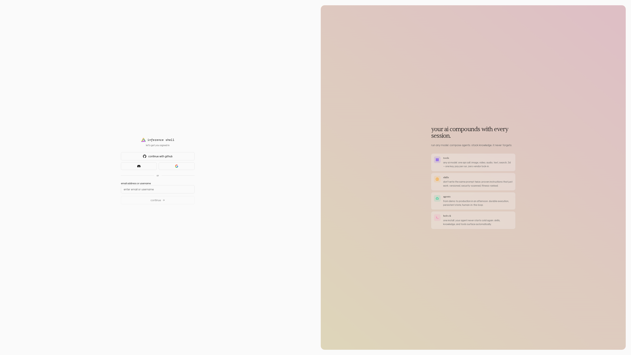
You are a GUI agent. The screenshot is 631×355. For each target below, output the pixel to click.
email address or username (136, 183)
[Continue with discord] (139, 166)
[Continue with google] (177, 166)
